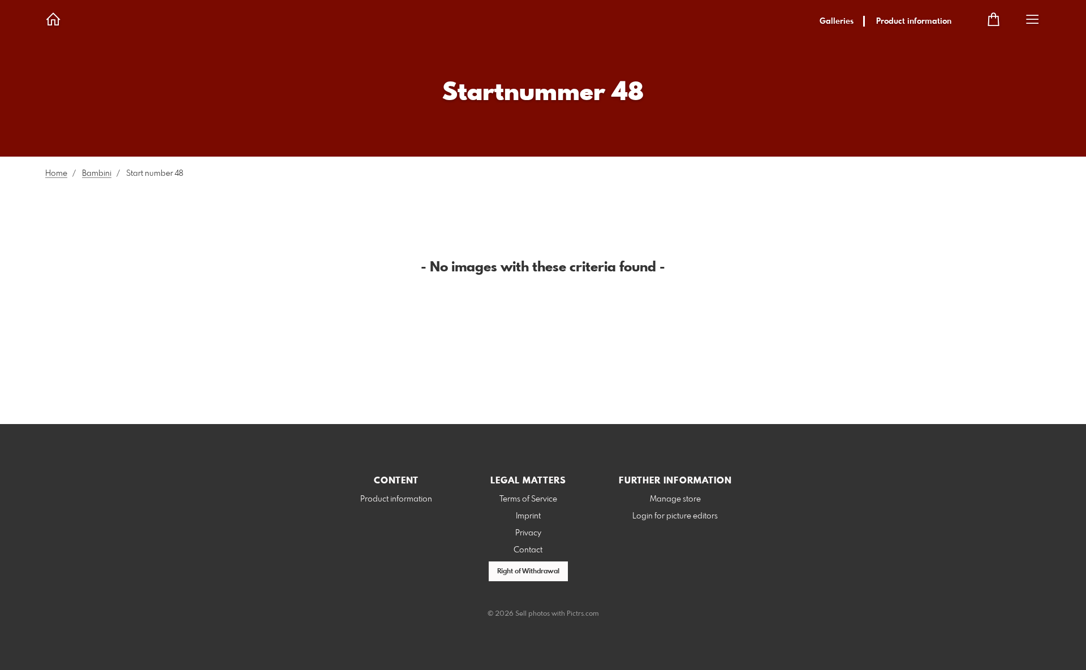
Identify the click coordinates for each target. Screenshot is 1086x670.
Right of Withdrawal (528, 571)
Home (56, 174)
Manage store (675, 499)
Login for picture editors (675, 516)
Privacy (528, 533)
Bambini (96, 174)
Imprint (528, 516)
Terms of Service (528, 499)
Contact (528, 550)
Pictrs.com (583, 614)
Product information (913, 21)
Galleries (837, 21)
